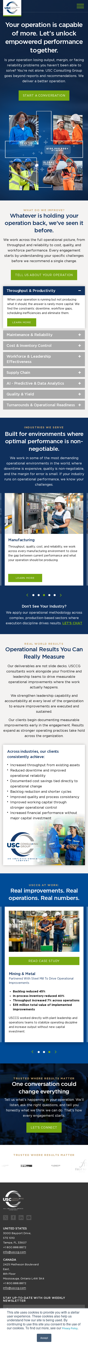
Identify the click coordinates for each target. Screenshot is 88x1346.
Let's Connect (44, 1127)
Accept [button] (44, 1337)
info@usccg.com (14, 1252)
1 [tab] (33, 595)
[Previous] (32, 1051)
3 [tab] (44, 595)
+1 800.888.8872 (14, 1247)
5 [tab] (55, 595)
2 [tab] (39, 595)
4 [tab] (49, 595)
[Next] (55, 1051)
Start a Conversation (44, 95)
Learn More (21, 322)
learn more (25, 577)
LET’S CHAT (72, 623)
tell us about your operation (44, 275)
